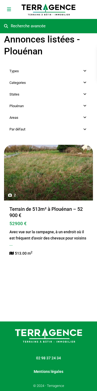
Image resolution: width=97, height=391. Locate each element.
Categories (17, 83)
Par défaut (17, 129)
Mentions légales (48, 371)
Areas (13, 118)
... (11, 244)
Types (14, 71)
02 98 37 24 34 (48, 358)
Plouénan (16, 106)
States (14, 94)
